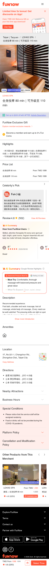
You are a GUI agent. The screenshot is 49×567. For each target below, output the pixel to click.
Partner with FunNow (12, 530)
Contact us (8, 524)
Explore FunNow (10, 512)
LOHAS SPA (28, 37)
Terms (5, 518)
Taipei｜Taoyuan (10, 37)
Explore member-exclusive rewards (16, 126)
